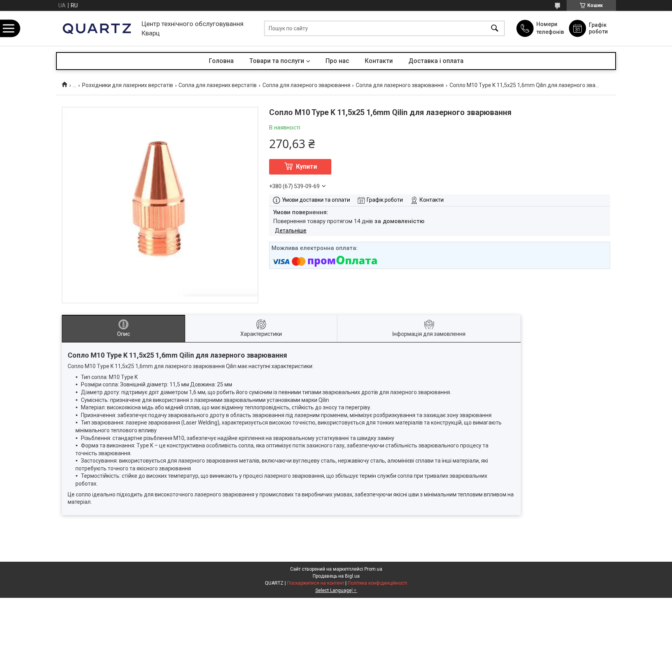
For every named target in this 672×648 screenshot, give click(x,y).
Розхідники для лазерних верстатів (127, 85)
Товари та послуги (276, 61)
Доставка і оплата (436, 61)
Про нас (337, 61)
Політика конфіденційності (377, 583)
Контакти (379, 61)
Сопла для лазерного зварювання (306, 85)
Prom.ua (373, 569)
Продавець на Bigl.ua (336, 576)
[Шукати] (494, 28)
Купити (306, 166)
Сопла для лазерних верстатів (217, 85)
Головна (221, 61)
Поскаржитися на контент (315, 583)
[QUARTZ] (97, 28)
